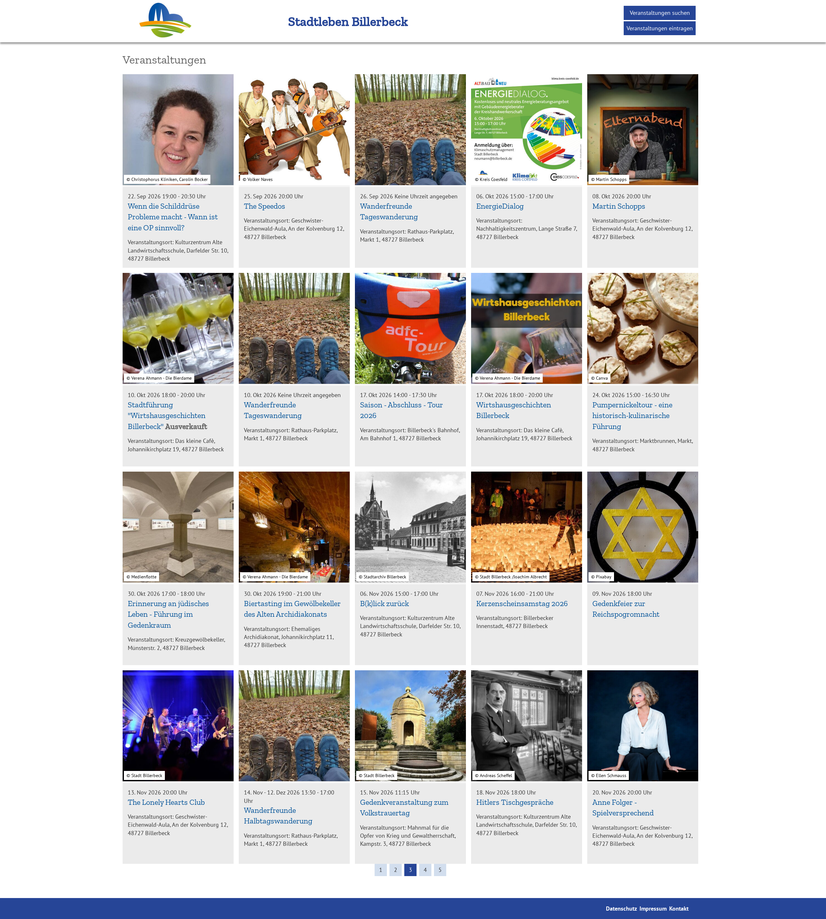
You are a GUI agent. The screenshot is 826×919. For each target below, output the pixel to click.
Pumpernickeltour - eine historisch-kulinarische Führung (632, 415)
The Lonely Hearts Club (166, 802)
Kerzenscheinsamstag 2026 (522, 603)
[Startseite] (151, 38)
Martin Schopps (618, 206)
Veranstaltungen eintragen (660, 28)
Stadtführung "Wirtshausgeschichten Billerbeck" (167, 415)
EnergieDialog (500, 206)
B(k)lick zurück (384, 603)
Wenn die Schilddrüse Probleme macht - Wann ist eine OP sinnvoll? (173, 216)
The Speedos (264, 206)
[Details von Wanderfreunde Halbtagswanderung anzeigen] (294, 726)
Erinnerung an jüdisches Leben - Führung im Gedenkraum (168, 614)
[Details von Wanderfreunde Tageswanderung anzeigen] (410, 130)
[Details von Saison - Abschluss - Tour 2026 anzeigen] (410, 329)
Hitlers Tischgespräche (514, 802)
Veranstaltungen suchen (660, 12)
